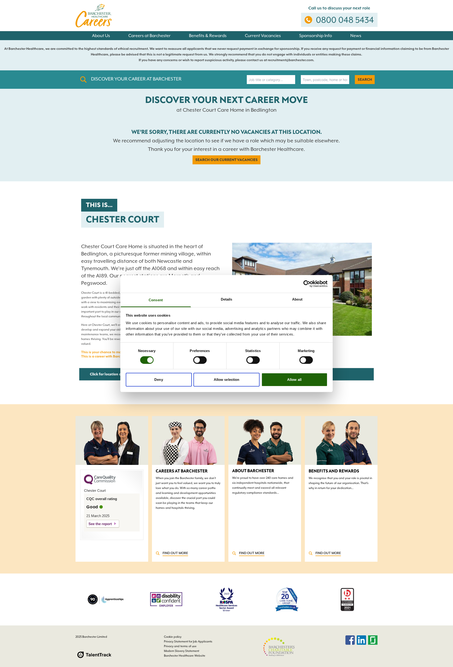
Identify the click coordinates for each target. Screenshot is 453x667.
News (355, 35)
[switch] (200, 360)
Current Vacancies (263, 35)
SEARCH (365, 79)
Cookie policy (172, 636)
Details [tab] (226, 299)
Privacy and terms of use (180, 646)
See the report (100, 524)
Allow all (294, 380)
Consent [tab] (156, 300)
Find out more (175, 553)
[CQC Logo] (100, 483)
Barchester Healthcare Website (184, 655)
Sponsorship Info (315, 35)
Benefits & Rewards (207, 35)
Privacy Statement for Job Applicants (188, 641)
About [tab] (297, 299)
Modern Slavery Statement (181, 651)
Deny (158, 380)
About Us (101, 35)
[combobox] (271, 79)
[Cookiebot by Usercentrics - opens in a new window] (306, 283)
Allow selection (226, 380)
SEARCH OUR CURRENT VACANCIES (226, 159)
